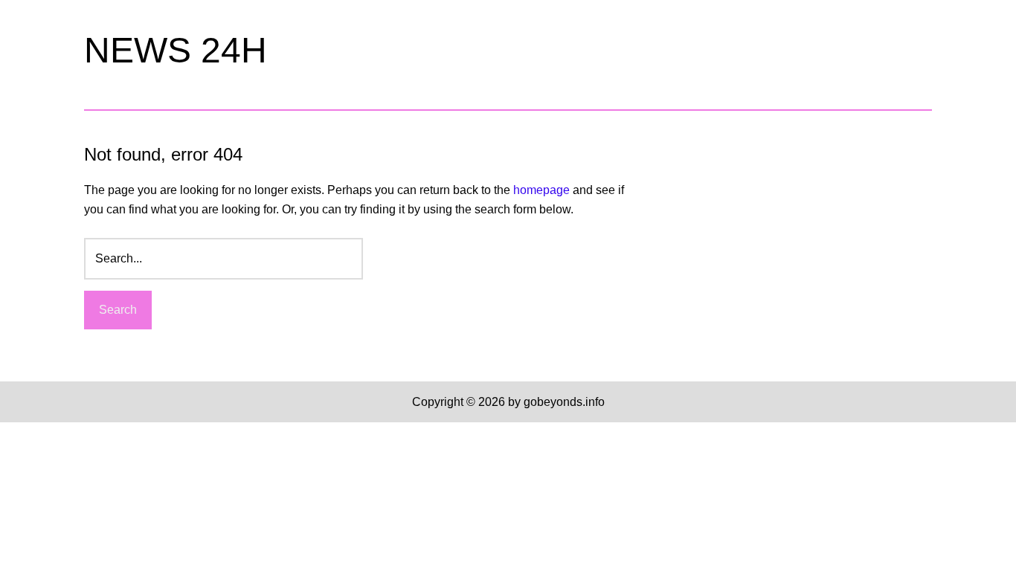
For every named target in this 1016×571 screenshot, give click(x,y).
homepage (541, 190)
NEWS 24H (175, 50)
